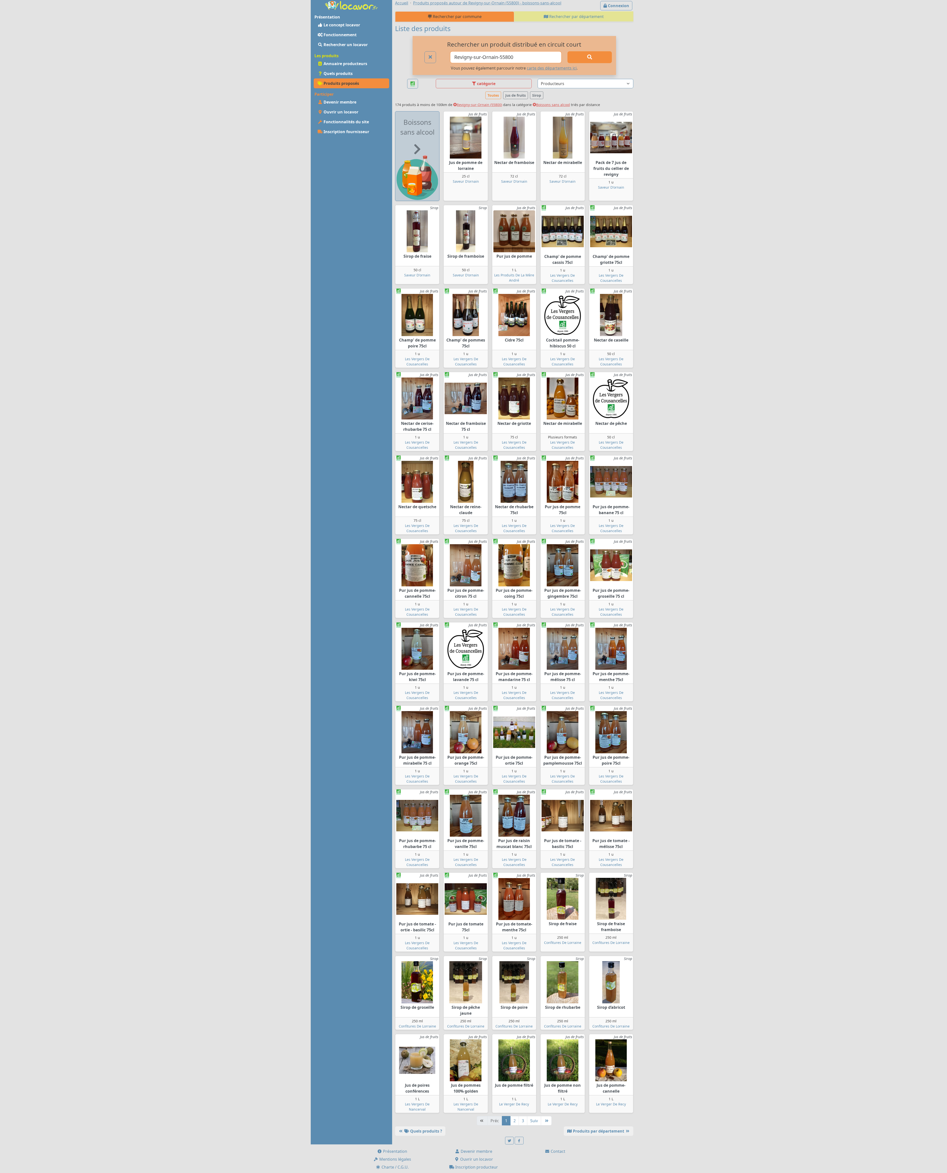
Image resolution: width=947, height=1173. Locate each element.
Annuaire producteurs (345, 63)
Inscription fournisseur (346, 131)
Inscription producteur (476, 1167)
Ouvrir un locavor (340, 112)
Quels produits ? (425, 1131)
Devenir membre (339, 102)
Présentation (394, 1151)
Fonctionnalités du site (346, 122)
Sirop (536, 95)
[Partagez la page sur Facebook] (519, 1140)
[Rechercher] (589, 57)
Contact (557, 1151)
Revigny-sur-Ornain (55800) (479, 104)
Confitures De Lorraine (562, 942)
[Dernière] (546, 1120)
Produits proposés (341, 83)
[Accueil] (351, 5)
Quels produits (338, 73)
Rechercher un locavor (345, 44)
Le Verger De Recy (514, 1104)
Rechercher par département (576, 16)
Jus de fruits (515, 95)
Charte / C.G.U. (395, 1167)
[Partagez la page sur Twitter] (509, 1140)
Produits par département (598, 1131)
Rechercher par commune (457, 16)
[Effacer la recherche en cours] (430, 57)
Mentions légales (394, 1159)
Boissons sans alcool (553, 104)
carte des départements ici (552, 68)
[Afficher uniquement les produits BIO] (412, 84)
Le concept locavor (341, 25)
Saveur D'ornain (466, 181)
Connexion (618, 5)
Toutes (493, 95)
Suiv (534, 1120)
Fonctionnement (340, 34)
